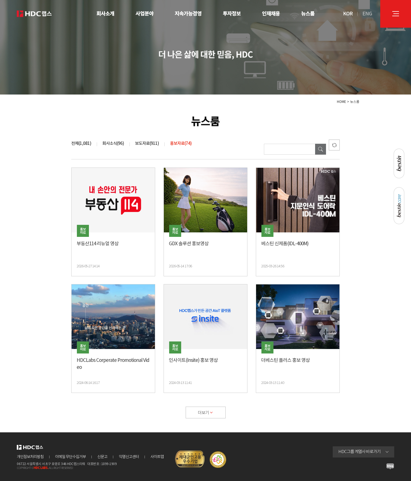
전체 (81, 143)
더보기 (203, 413)
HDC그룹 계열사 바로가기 (359, 451)
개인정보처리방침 (30, 457)
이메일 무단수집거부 (70, 457)
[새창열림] (390, 468)
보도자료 (147, 143)
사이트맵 (157, 457)
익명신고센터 (129, 457)
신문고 (102, 457)
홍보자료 (181, 143)
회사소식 (113, 143)
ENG (367, 14)
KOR (348, 14)
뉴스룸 (354, 102)
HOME (341, 102)
